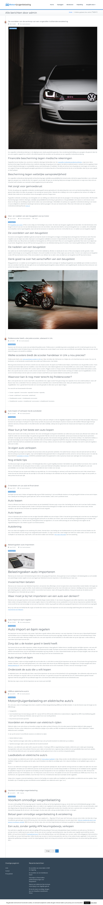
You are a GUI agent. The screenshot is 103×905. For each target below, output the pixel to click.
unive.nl (28, 206)
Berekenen (70, 4)
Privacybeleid (9, 874)
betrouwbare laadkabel (48, 759)
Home (52, 4)
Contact (7, 871)
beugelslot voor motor (16, 225)
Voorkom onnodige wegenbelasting (22, 790)
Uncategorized (13, 28)
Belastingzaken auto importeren (21, 545)
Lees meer (94, 902)
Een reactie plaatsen (25, 24)
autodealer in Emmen (23, 456)
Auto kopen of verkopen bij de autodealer (25, 411)
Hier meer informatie (60, 534)
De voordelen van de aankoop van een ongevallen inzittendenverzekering (38, 21)
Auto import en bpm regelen (19, 620)
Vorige (48, 851)
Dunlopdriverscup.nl (32, 834)
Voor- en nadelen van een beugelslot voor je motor (28, 216)
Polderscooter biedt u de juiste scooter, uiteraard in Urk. (30, 338)
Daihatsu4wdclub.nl (13, 665)
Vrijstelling (80, 4)
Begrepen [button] (87, 902)
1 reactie (22, 793)
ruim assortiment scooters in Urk (32, 359)
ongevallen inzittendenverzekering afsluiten (70, 162)
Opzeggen (60, 4)
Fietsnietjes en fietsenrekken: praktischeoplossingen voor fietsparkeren (37, 879)
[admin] (5, 21)
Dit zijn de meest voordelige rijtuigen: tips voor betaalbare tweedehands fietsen (39, 891)
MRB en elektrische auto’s (18, 691)
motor (36, 218)
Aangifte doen (90, 4)
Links (6, 868)
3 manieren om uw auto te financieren (23, 486)
